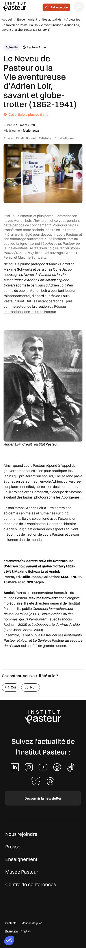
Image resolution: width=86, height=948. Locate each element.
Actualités (73, 19)
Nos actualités (52, 19)
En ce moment (27, 19)
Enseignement (21, 859)
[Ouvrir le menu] (79, 7)
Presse (13, 847)
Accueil (7, 19)
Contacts (10, 923)
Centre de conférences (30, 884)
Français (11, 931)
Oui (13, 687)
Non (33, 687)
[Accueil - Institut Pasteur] (14, 6)
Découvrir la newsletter (43, 798)
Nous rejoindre (21, 834)
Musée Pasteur (21, 872)
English (26, 931)
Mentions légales (32, 923)
